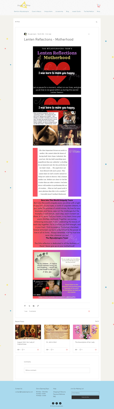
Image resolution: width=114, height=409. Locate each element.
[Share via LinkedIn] (33, 306)
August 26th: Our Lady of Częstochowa (25, 343)
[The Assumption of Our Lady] (86, 332)
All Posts (17, 22)
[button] (99, 5)
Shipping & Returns (59, 392)
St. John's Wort (51, 342)
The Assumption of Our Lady (84, 342)
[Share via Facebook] (25, 306)
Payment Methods (59, 394)
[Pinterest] (57, 403)
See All (97, 321)
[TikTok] (60, 403)
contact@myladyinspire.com (24, 392)
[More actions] (89, 34)
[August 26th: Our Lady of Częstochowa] (28, 332)
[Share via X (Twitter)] (29, 306)
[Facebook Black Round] (53, 403)
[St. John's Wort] (57, 332)
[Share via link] (38, 306)
